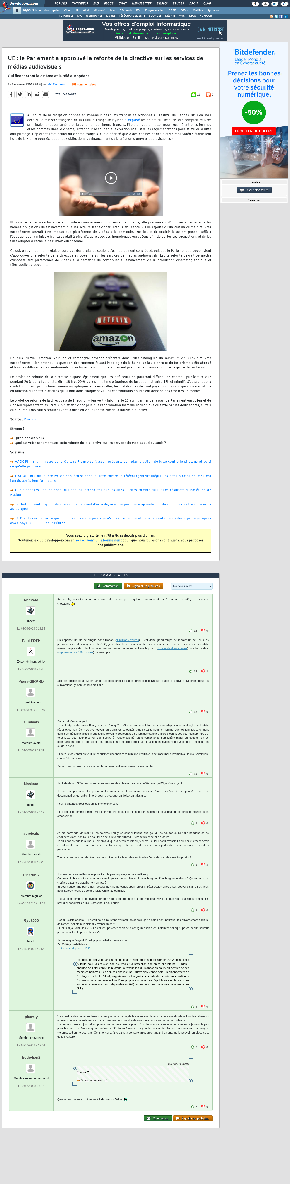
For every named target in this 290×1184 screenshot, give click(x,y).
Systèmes (213, 10)
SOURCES (155, 15)
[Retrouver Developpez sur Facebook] (281, 16)
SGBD (172, 10)
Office (184, 10)
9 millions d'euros (127, 640)
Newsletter (141, 3)
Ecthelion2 (31, 1057)
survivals (31, 722)
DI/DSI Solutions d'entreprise (41, 10)
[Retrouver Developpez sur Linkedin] (286, 16)
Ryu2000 (31, 921)
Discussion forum (256, 190)
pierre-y (31, 1017)
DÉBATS (170, 15)
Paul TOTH (31, 641)
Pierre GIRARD (31, 681)
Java (112, 10)
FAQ (96, 3)
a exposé (132, 120)
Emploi (162, 3)
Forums (60, 3)
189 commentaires (84, 85)
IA (77, 10)
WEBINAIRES (94, 15)
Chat (122, 3)
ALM (86, 10)
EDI (138, 10)
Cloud (67, 10)
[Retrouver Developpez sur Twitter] (276, 16)
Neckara (31, 600)
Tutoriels (80, 3)
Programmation (154, 10)
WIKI (182, 15)
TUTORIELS (66, 15)
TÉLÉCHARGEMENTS (132, 15)
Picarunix (31, 875)
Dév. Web (126, 10)
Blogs (109, 3)
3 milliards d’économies (172, 648)
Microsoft (99, 10)
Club (207, 3)
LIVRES (110, 15)
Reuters (30, 419)
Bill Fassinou (56, 84)
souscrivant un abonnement (98, 540)
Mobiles (198, 10)
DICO (192, 15)
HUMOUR (206, 15)
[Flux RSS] (271, 16)
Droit (193, 3)
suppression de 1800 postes (75, 652)
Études (178, 3)
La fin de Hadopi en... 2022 (74, 948)
